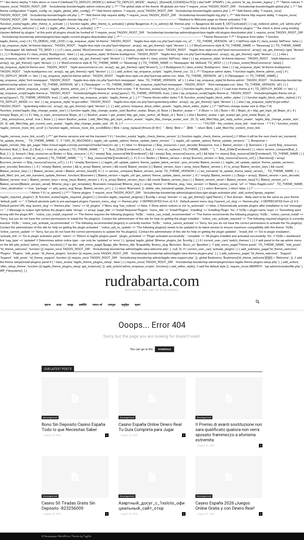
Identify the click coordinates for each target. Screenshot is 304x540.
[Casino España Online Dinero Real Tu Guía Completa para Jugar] (152, 398)
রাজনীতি (83, 305)
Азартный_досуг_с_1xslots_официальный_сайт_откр (151, 506)
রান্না (58, 305)
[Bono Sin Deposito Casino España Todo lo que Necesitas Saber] (75, 398)
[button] (257, 302)
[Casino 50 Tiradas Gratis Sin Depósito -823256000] (75, 477)
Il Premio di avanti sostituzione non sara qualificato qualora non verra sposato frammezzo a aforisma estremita (228, 432)
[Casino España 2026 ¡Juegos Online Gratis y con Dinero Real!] (228, 477)
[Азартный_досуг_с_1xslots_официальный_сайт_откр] (152, 477)
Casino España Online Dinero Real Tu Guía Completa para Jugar (150, 427)
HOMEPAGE (164, 349)
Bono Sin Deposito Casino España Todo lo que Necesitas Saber (73, 427)
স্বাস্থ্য (70, 305)
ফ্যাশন (47, 305)
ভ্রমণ (137, 305)
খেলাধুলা (111, 305)
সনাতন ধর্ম (97, 305)
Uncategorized (50, 417)
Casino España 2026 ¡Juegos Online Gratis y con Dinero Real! (225, 506)
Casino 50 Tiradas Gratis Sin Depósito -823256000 (68, 506)
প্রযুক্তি (125, 305)
